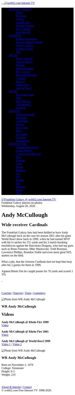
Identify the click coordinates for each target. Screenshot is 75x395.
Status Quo (22, 84)
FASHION (15, 35)
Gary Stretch (23, 28)
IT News (21, 15)
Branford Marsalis (26, 74)
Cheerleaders (23, 104)
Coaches (6, 293)
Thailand (21, 137)
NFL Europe (23, 101)
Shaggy (20, 81)
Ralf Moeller (23, 32)
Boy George (23, 71)
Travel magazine (25, 114)
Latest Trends (23, 150)
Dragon (20, 160)
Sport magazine (25, 94)
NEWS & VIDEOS (20, 9)
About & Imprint (11, 387)
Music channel (24, 58)
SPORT (13, 91)
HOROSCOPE (18, 143)
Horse (19, 166)
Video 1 (6, 344)
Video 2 (17, 344)
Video (4, 325)
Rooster (20, 186)
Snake (19, 189)
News (19, 12)
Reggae (20, 65)
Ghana (20, 124)
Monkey (21, 170)
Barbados (21, 117)
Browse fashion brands (29, 42)
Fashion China (24, 48)
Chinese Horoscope (27, 147)
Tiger (19, 193)
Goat (19, 163)
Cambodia (22, 120)
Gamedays (39, 293)
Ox (18, 173)
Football (20, 107)
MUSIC (13, 55)
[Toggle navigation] (2, 4)
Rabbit (20, 180)
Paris (19, 130)
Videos (20, 19)
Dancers (18, 293)
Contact (27, 387)
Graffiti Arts (23, 22)
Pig (18, 176)
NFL (19, 97)
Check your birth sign (28, 153)
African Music (24, 61)
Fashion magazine (26, 38)
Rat (18, 183)
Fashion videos (24, 45)
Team (28, 293)
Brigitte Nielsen (25, 25)
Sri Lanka (21, 134)
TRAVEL (14, 111)
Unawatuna (22, 140)
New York (22, 127)
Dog (18, 157)
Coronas (21, 78)
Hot (18, 51)
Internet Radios (24, 68)
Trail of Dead (23, 88)
